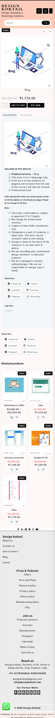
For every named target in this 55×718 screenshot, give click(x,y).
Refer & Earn (27, 647)
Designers (27, 636)
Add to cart (18, 105)
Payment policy (27, 585)
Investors (27, 625)
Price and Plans (27, 580)
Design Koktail (13, 7)
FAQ (27, 607)
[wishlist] (17, 417)
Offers (27, 574)
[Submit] (46, 23)
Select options (11, 417)
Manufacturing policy (27, 602)
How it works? (10, 551)
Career (6, 562)
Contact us (9, 546)
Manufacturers (27, 630)
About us (8, 540)
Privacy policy (27, 591)
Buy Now (35, 105)
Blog (5, 557)
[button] (27, 145)
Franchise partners (27, 619)
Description (10, 115)
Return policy (27, 596)
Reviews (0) (26, 115)
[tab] (10, 115)
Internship (27, 641)
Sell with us (27, 652)
